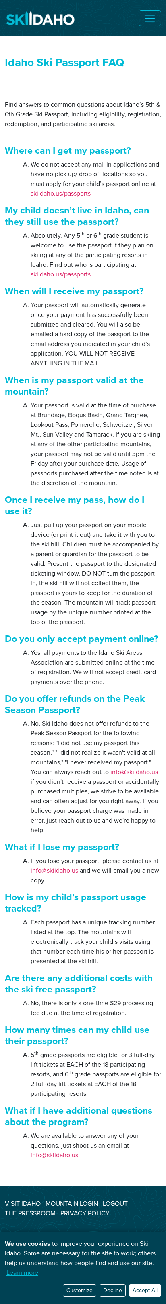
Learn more (22, 1272)
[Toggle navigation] (150, 18)
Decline (112, 1290)
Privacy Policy (85, 1213)
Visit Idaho (23, 1203)
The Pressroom (30, 1213)
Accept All (145, 1290)
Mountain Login (72, 1203)
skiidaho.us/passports (61, 193)
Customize (79, 1290)
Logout (115, 1203)
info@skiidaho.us (134, 771)
